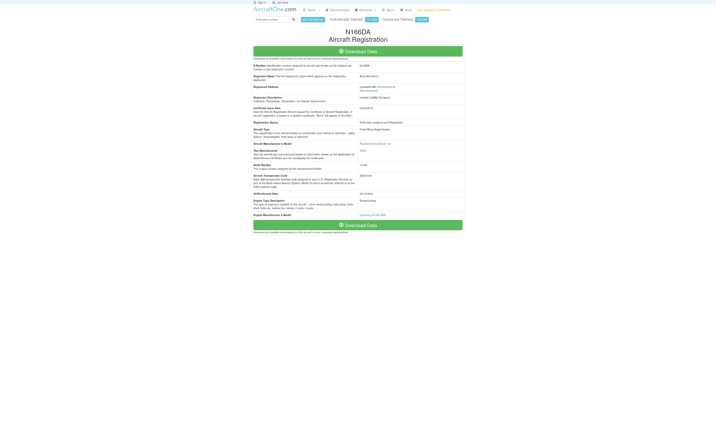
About (408, 10)
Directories (365, 10)
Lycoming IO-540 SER (373, 215)
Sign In (262, 2)
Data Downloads (339, 10)
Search (312, 10)
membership (384, 87)
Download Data (360, 51)
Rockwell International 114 (375, 144)
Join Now (282, 2)
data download (368, 90)
